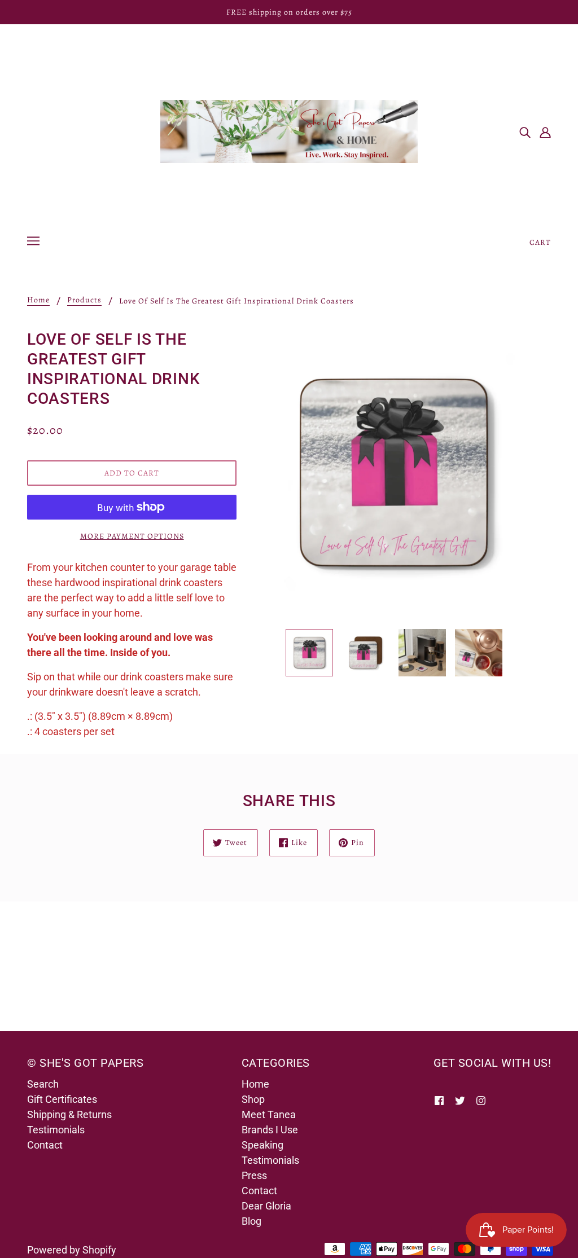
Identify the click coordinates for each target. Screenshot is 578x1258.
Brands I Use (270, 1130)
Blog (251, 1221)
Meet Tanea (269, 1114)
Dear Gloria (266, 1206)
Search (43, 1084)
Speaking (262, 1145)
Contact (45, 1145)
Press (254, 1175)
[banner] (289, 131)
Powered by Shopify (71, 1250)
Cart (540, 242)
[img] (525, 132)
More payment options (132, 536)
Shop (253, 1099)
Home (38, 300)
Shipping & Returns (69, 1114)
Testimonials (56, 1130)
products (84, 300)
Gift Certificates (62, 1099)
